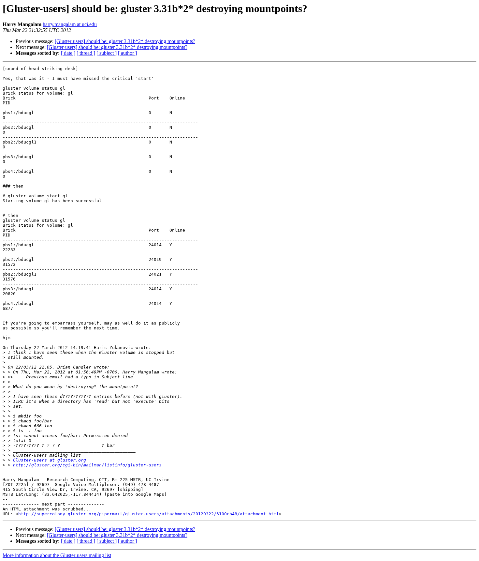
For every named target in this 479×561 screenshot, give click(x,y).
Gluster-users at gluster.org (49, 460)
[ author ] (127, 53)
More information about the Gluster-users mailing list (57, 555)
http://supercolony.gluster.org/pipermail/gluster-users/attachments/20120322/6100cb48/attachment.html (148, 513)
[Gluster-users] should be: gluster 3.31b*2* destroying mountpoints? (125, 41)
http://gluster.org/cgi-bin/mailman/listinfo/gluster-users (87, 464)
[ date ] (68, 53)
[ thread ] (86, 53)
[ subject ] (106, 53)
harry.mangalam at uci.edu (70, 24)
